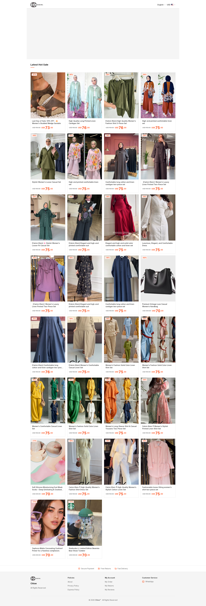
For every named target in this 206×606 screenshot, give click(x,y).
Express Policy (73, 590)
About (70, 582)
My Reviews (109, 590)
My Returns (109, 586)
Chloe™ (98, 600)
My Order (108, 582)
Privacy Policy (73, 586)
